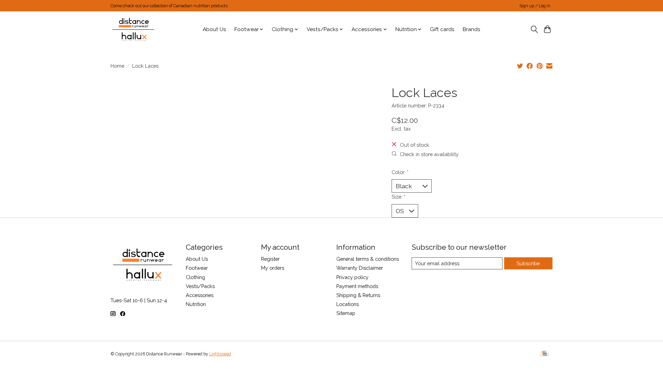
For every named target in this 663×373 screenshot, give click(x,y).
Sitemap (345, 313)
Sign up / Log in (534, 5)
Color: (400, 172)
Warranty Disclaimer (359, 268)
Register (270, 259)
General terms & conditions (367, 259)
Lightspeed (220, 354)
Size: (398, 197)
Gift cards (442, 29)
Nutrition (196, 304)
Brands (471, 29)
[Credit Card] (544, 354)
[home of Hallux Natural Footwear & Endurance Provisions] (133, 29)
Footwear (197, 268)
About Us (214, 29)
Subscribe (528, 263)
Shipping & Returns (358, 295)
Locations (347, 304)
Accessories (199, 295)
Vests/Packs (200, 286)
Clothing (195, 277)
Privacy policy (352, 277)
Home (117, 66)
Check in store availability (429, 154)
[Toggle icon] (534, 29)
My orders (272, 268)
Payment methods (357, 286)
